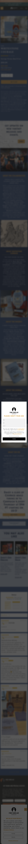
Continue (14, 438)
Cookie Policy (21, 428)
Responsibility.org (17, 433)
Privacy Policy (20, 429)
